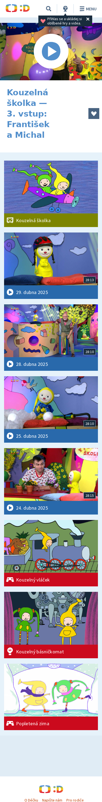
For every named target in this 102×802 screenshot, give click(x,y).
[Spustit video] (51, 51)
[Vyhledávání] (49, 8)
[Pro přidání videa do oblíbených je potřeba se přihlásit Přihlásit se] (93, 113)
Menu (91, 8)
